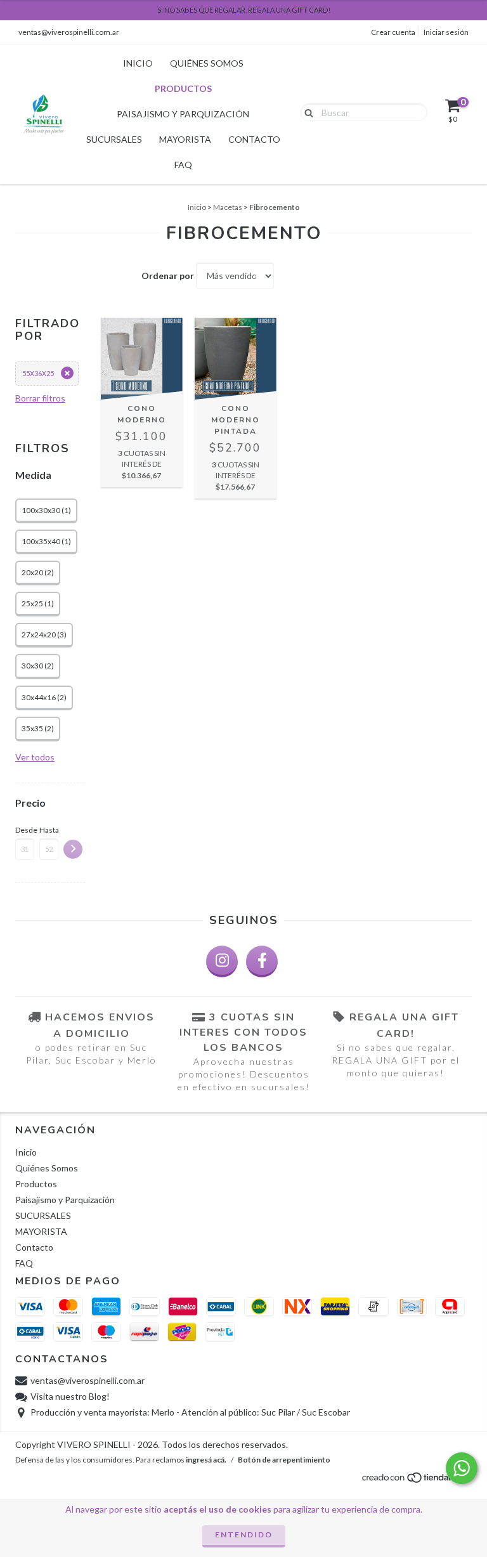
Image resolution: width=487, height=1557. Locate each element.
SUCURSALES (114, 139)
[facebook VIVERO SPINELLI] (262, 961)
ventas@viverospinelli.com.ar (68, 32)
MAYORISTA (185, 139)
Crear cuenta (393, 32)
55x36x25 (38, 373)
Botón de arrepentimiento (284, 1459)
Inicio (138, 63)
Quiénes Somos (207, 63)
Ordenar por (167, 275)
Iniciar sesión (446, 32)
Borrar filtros (40, 398)
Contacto (254, 139)
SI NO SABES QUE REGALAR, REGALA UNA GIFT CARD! (243, 10)
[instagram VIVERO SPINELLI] (222, 961)
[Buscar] (306, 112)
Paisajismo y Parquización (183, 113)
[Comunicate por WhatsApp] (461, 1468)
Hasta (48, 830)
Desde (24, 830)
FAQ (183, 164)
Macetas (227, 207)
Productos (183, 88)
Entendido (244, 1534)
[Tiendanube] (416, 1481)
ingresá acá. (206, 1459)
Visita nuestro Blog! (70, 1396)
